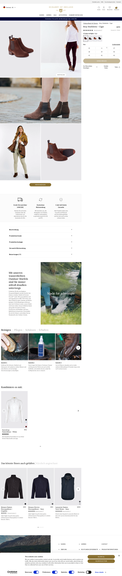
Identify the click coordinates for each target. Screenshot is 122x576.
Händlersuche (96, 2)
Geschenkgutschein (110, 2)
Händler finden (106, 67)
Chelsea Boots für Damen (90, 23)
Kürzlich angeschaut (47, 463)
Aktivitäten (63, 15)
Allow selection (101, 561)
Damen (41, 15)
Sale (55, 15)
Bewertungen (98, 30)
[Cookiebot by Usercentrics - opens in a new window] (12, 572)
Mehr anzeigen (40, 184)
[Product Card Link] (14, 409)
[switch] (54, 572)
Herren (48, 15)
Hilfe (102, 2)
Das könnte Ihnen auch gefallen (18, 463)
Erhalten (43, 329)
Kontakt (118, 2)
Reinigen (6, 329)
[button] (4, 348)
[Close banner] (119, 555)
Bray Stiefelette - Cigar (106, 23)
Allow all (101, 557)
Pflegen (18, 329)
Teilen (116, 67)
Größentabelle (116, 44)
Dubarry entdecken (76, 15)
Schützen (30, 329)
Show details (99, 572)
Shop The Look (61, 74)
